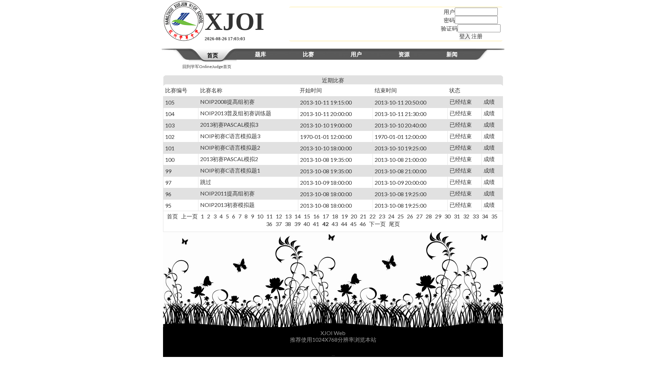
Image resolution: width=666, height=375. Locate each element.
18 (335, 216)
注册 (477, 36)
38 (288, 223)
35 (494, 216)
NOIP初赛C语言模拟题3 (230, 136)
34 (485, 216)
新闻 (452, 54)
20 (354, 216)
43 (335, 223)
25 (401, 216)
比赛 (308, 54)
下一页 (377, 223)
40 (307, 223)
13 (288, 216)
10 (260, 216)
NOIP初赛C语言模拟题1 (230, 170)
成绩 (489, 101)
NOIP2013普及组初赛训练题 (235, 113)
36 (269, 223)
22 (372, 216)
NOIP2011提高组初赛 (227, 193)
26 (410, 216)
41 (316, 223)
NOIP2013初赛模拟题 (227, 204)
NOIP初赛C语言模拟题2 (230, 147)
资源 (404, 54)
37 (278, 223)
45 (353, 223)
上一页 (189, 216)
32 (466, 216)
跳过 (205, 181)
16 (316, 216)
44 (344, 223)
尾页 (394, 223)
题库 (260, 54)
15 (307, 216)
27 (419, 216)
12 (279, 216)
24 (391, 216)
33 (475, 216)
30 (447, 216)
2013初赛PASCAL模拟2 (229, 159)
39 (297, 223)
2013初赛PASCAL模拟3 (229, 124)
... (333, 353)
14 (297, 216)
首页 (212, 55)
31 (457, 216)
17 (326, 216)
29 (438, 216)
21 (363, 216)
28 (429, 216)
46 (363, 223)
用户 (356, 54)
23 (382, 216)
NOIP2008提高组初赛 (227, 101)
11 (269, 216)
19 (344, 216)
